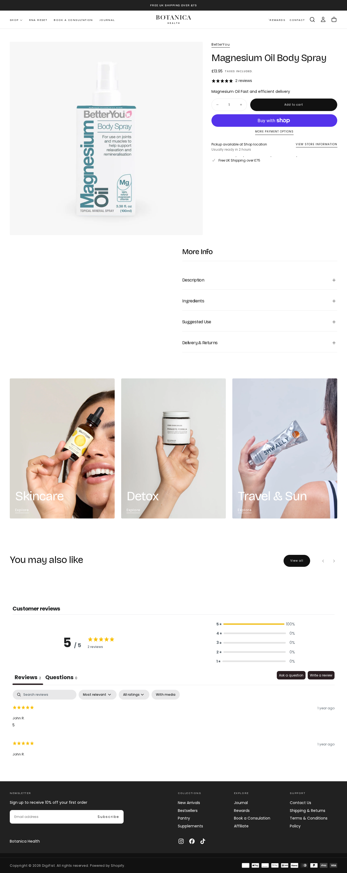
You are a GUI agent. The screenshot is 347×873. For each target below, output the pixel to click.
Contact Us (300, 802)
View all (296, 561)
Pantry (184, 818)
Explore (22, 510)
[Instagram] (181, 841)
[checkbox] (166, 695)
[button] (312, 19)
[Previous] (323, 561)
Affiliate (241, 826)
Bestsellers (188, 810)
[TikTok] (203, 841)
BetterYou (220, 44)
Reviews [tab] (28, 677)
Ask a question (291, 675)
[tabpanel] (173, 725)
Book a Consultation (73, 20)
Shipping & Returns (307, 810)
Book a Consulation (252, 818)
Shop (14, 20)
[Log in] (323, 19)
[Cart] (334, 19)
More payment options (274, 132)
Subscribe (108, 816)
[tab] (61, 678)
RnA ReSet (38, 20)
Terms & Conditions (308, 818)
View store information (316, 144)
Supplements (190, 826)
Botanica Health (25, 841)
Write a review (321, 675)
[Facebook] (192, 841)
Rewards (242, 810)
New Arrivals (189, 802)
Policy (295, 826)
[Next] (334, 561)
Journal (107, 20)
